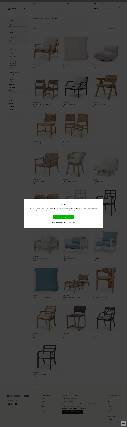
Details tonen (71, 222)
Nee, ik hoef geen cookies (59, 222)
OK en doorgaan (63, 217)
